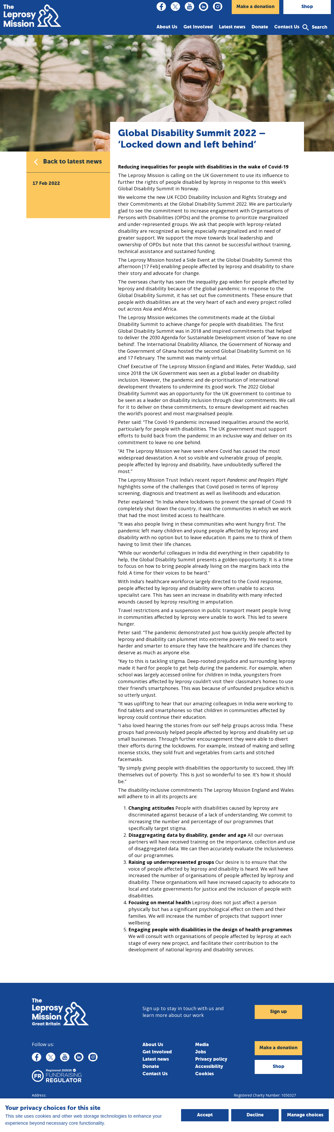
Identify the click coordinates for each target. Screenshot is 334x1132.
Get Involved (198, 27)
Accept (205, 1115)
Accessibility (209, 1066)
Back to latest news (72, 162)
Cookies (204, 1074)
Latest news (232, 27)
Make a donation (255, 6)
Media (202, 1044)
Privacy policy (211, 1059)
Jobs (200, 1052)
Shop (307, 6)
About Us (167, 27)
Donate (260, 27)
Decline (255, 1115)
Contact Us (286, 27)
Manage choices (305, 1115)
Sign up (278, 1011)
